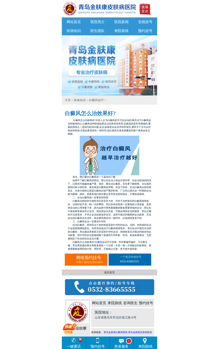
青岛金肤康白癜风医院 (116, 332)
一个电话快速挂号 (130, 259)
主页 (68, 100)
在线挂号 (145, 22)
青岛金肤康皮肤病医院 (140, 332)
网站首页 (74, 22)
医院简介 (97, 22)
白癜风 (98, 242)
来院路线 (121, 31)
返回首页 (109, 272)
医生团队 (97, 31)
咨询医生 (130, 303)
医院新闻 (121, 22)
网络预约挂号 (89, 259)
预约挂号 (145, 31)
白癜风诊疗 (96, 100)
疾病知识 (74, 31)
